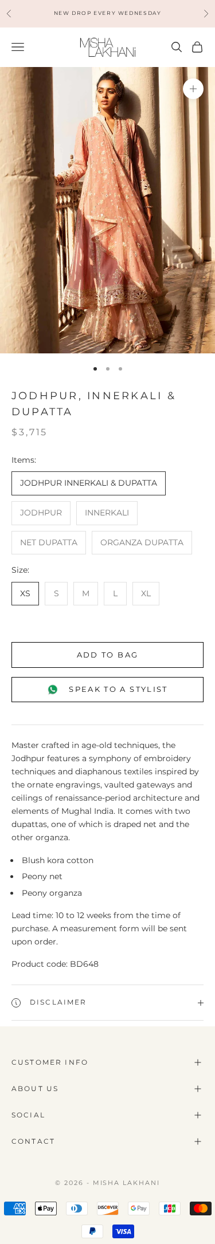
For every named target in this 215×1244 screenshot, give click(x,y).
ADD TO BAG (107, 654)
